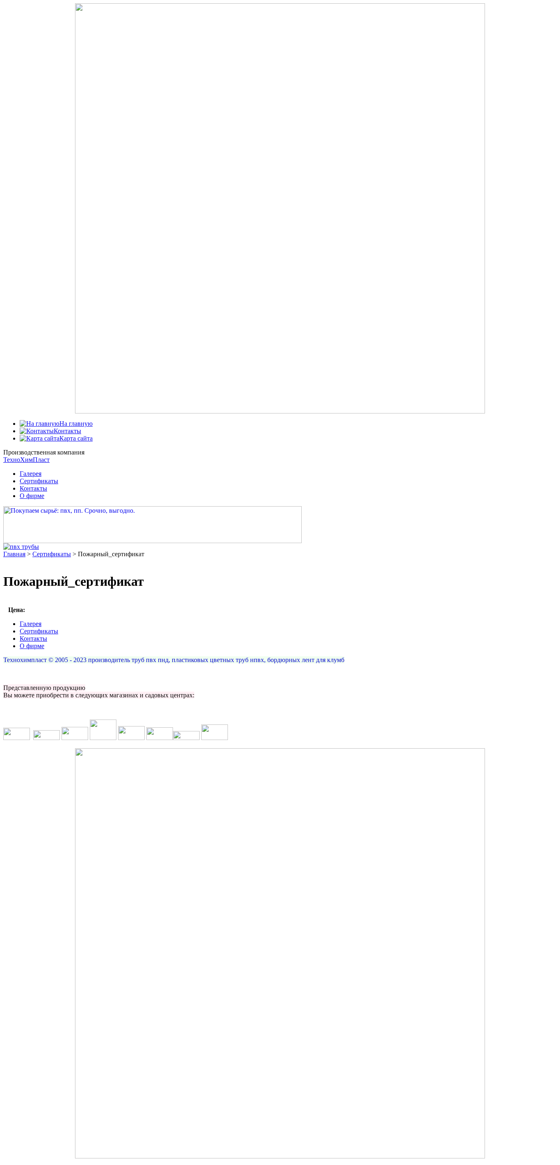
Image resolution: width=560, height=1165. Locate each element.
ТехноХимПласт (26, 459)
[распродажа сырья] (152, 540)
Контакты (33, 488)
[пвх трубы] (21, 546)
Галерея (30, 473)
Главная (14, 554)
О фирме (32, 495)
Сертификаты (39, 480)
